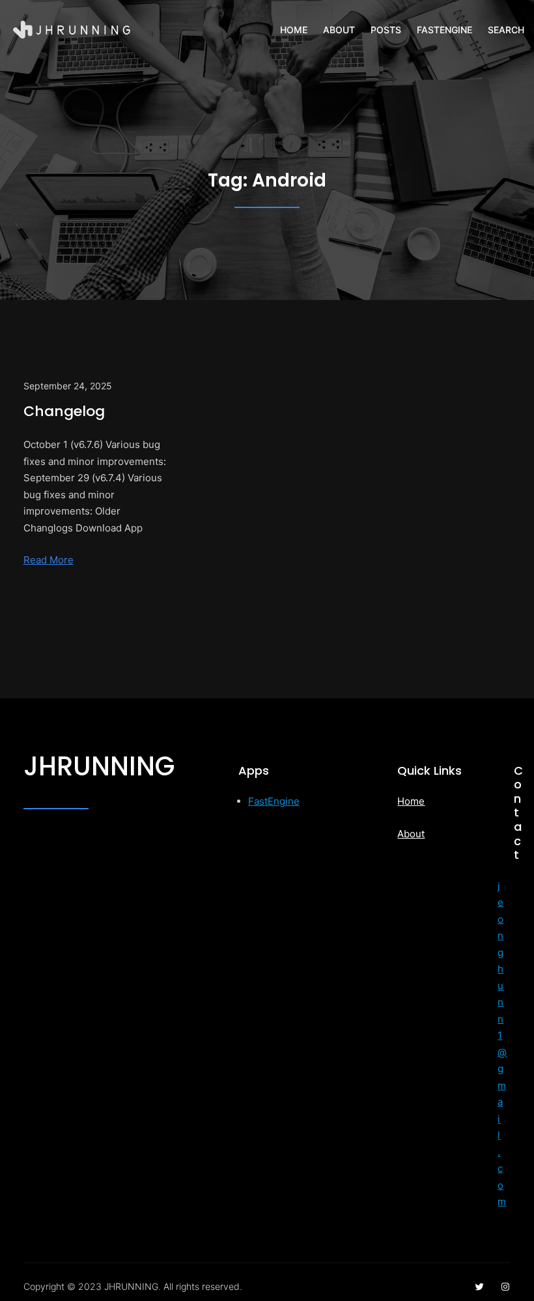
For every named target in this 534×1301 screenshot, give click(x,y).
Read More (48, 560)
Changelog (64, 411)
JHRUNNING (99, 766)
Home (411, 801)
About (411, 834)
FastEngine (274, 801)
